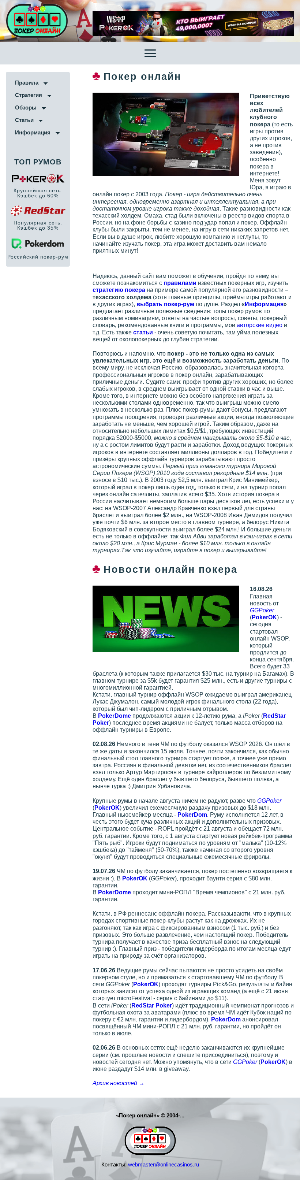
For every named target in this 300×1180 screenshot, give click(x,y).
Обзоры (26, 107)
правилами (180, 283)
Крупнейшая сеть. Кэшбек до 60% (38, 193)
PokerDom (192, 815)
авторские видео (259, 325)
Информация (32, 132)
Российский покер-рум (37, 257)
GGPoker (262, 610)
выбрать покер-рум (165, 304)
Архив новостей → (119, 1083)
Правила (26, 82)
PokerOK (264, 617)
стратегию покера (119, 290)
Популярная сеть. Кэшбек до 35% (38, 225)
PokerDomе (114, 716)
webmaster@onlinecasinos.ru (163, 1164)
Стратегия (28, 95)
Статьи (24, 120)
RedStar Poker (151, 1005)
